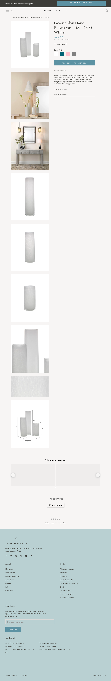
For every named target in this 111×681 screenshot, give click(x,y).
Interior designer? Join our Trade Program (19, 4)
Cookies (8, 583)
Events (62, 587)
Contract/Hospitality (66, 580)
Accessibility (9, 580)
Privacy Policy (24, 675)
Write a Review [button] (56, 505)
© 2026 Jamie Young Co (99, 675)
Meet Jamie (9, 569)
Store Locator (10, 572)
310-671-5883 (51, 646)
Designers (63, 576)
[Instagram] (16, 555)
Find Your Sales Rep (67, 594)
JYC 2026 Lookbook (67, 598)
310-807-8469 (17, 646)
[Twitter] (11, 555)
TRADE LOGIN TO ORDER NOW (74, 63)
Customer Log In (65, 590)
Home (13, 17)
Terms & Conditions (11, 675)
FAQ (6, 587)
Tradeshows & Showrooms (69, 583)
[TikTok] (31, 555)
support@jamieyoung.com (23, 649)
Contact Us (9, 590)
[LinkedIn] (26, 555)
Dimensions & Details (60, 89)
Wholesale (63, 572)
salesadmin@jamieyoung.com (57, 649)
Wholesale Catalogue (67, 569)
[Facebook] (6, 555)
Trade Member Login (81, 3)
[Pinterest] (21, 555)
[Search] (12, 10)
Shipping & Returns (60, 94)
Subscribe (13, 629)
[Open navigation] (7, 11)
